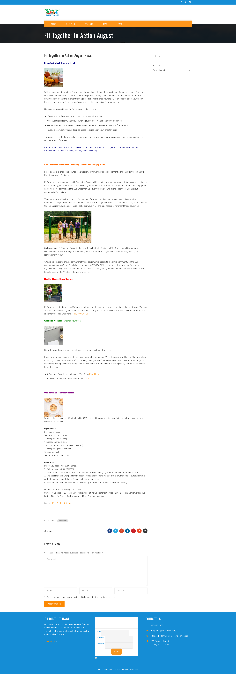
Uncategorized (62, 521)
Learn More (49, 641)
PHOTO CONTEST (81, 314)
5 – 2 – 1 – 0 (70, 24)
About (53, 24)
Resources (89, 24)
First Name (101, 637)
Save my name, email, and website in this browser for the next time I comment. (82, 597)
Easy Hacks (94, 374)
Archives (156, 65)
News (105, 24)
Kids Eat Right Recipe (62, 503)
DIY (87, 378)
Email (99, 631)
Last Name (101, 643)
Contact (119, 24)
